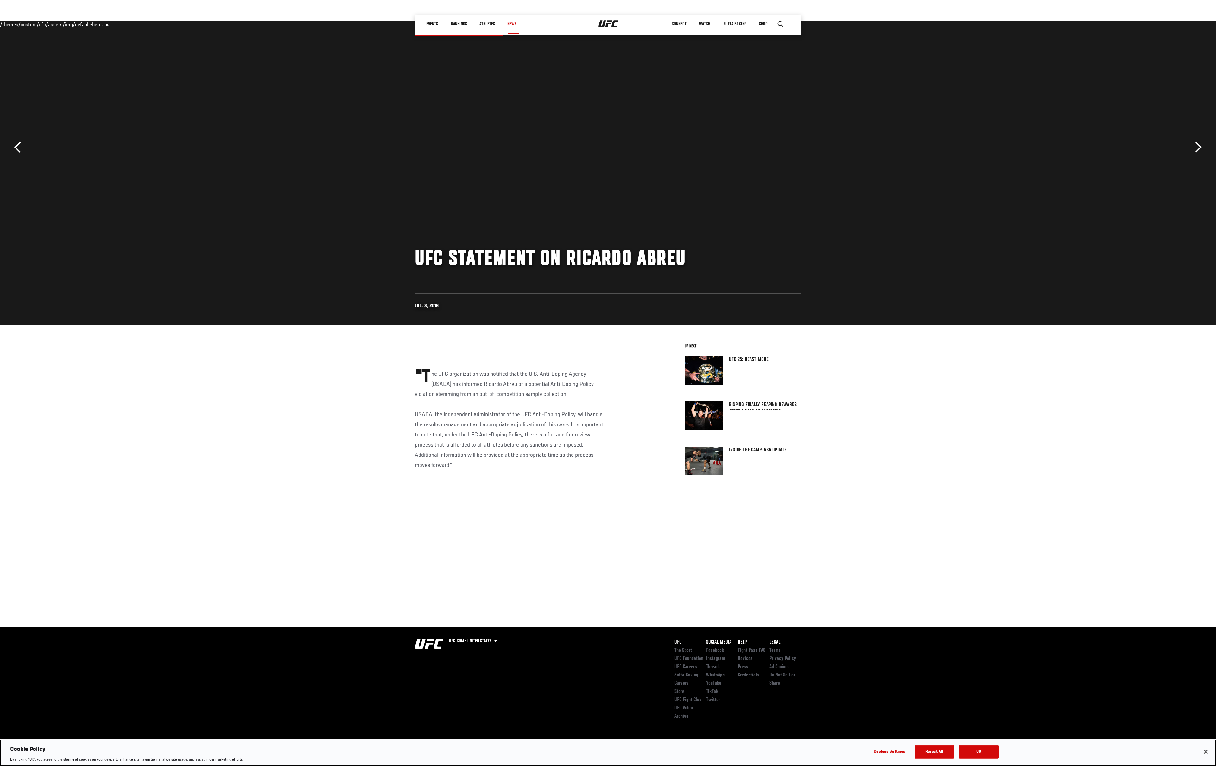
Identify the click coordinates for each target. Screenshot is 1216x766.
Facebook (715, 650)
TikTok (712, 691)
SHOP (763, 24)
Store (679, 691)
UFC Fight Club (687, 700)
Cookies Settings (889, 752)
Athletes (487, 24)
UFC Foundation (688, 659)
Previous (19, 147)
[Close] (1206, 752)
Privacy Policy (783, 659)
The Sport (683, 650)
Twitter (713, 700)
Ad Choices (780, 667)
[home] (608, 24)
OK (978, 752)
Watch (704, 24)
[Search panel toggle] (780, 24)
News (511, 24)
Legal (775, 642)
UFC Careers (685, 667)
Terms (775, 650)
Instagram (715, 659)
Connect (679, 24)
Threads (713, 667)
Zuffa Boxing (735, 24)
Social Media (719, 642)
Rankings (459, 24)
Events (432, 24)
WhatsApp (715, 675)
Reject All (934, 752)
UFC (677, 642)
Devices (745, 659)
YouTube (713, 683)
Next (1196, 147)
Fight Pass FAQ (752, 650)
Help (742, 642)
